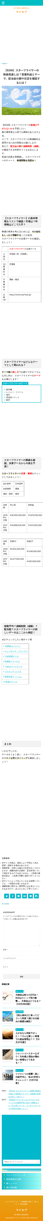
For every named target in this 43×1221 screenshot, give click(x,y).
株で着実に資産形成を (21, 1214)
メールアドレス (9, 958)
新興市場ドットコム (13, 676)
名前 (5, 950)
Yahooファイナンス (13, 666)
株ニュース (11, 1183)
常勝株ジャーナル (12, 661)
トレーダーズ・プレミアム (16, 651)
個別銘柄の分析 (13, 1179)
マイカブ (21, 11)
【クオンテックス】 (13, 671)
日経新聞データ (12, 656)
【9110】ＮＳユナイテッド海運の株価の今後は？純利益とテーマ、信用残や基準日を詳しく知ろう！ (24, 1094)
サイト (5, 967)
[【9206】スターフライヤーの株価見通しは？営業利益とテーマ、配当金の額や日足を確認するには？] (24, 896)
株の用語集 (11, 1187)
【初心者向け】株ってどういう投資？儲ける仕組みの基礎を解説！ (27, 1018)
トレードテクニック (16, 1175)
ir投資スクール (11, 681)
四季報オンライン (13, 646)
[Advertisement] (21, 37)
